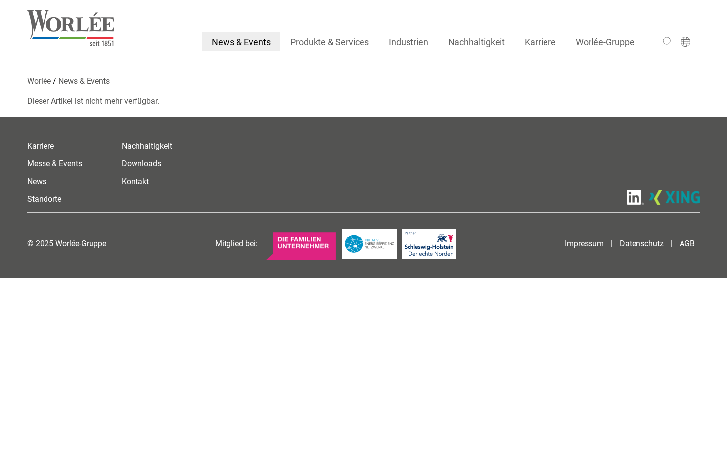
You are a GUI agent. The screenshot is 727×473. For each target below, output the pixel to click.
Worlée (40, 81)
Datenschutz (642, 243)
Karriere (540, 42)
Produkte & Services (329, 42)
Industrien (408, 42)
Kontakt (135, 181)
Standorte (44, 199)
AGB (687, 243)
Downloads (141, 163)
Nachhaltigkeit (476, 42)
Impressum (584, 243)
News (36, 181)
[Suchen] (665, 41)
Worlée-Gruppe (605, 42)
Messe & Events (54, 163)
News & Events (241, 42)
